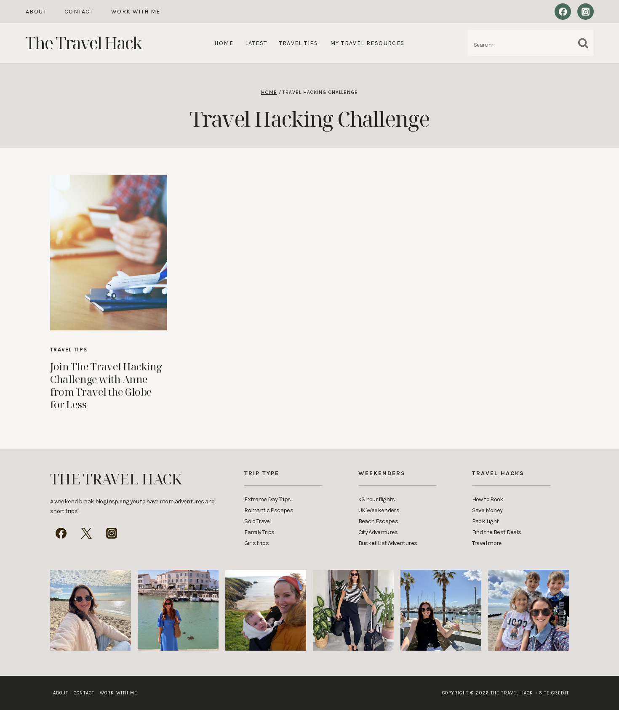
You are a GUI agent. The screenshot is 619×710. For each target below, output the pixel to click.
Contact (78, 11)
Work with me (135, 11)
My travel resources (367, 43)
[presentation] (108, 252)
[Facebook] (563, 11)
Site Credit (552, 693)
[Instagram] (585, 11)
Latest (256, 43)
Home (223, 43)
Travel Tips (298, 43)
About (36, 11)
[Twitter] (86, 533)
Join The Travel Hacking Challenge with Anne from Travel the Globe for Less (106, 385)
